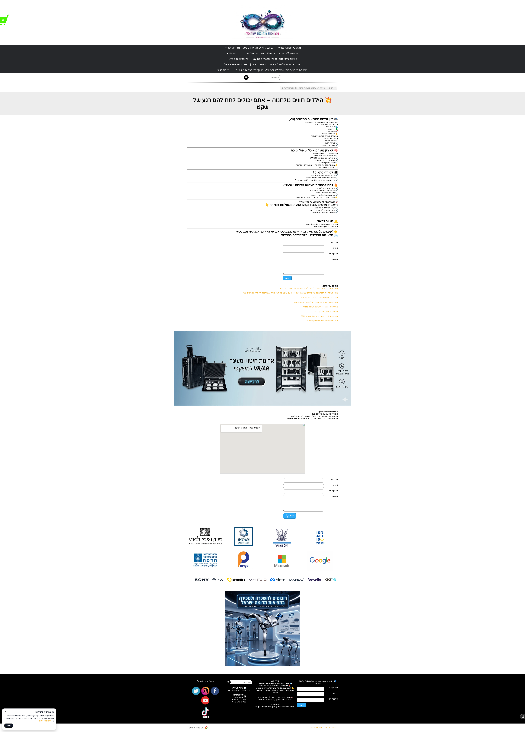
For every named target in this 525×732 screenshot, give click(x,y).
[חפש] (246, 77)
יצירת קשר (223, 70)
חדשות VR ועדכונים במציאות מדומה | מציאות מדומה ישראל (263, 53)
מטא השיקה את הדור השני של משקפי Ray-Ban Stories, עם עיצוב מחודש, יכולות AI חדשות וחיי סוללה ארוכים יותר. (290, 293)
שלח (287, 278)
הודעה (334, 259)
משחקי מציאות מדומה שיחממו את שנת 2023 (319, 316)
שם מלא (333, 242)
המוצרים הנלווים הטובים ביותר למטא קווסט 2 (319, 297)
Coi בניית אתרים (196, 727)
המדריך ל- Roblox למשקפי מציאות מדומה (320, 307)
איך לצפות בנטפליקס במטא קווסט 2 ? (322, 321)
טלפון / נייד (333, 253)
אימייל (335, 248)
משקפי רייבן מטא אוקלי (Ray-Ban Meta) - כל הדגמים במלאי (262, 58)
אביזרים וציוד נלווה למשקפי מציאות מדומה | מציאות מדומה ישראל (262, 64)
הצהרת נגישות (316, 727)
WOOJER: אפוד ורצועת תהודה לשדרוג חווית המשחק (316, 302)
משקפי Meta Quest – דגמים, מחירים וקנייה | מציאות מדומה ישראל (262, 47)
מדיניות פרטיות (330, 727)
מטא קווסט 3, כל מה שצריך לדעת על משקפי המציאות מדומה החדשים (309, 288)
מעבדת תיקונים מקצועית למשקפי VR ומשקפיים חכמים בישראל (271, 70)
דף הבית (332, 88)
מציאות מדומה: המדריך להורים (325, 311)
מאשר (9, 726)
